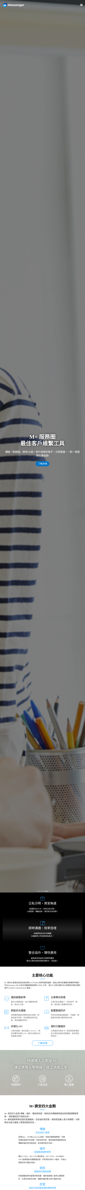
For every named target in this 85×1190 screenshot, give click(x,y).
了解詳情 (42, 463)
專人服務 (69, 1084)
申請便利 (16, 1084)
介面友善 (42, 1084)
